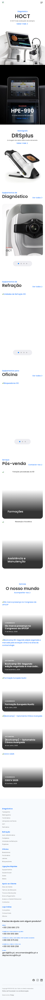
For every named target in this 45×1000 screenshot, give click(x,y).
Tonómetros (6, 818)
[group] (22, 230)
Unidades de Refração (9, 841)
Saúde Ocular (6, 873)
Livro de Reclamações (22, 991)
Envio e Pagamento (8, 896)
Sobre (4, 876)
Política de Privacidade (8, 991)
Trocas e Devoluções (9, 893)
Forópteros (5, 838)
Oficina (4, 916)
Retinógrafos (6, 815)
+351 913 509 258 (10, 946)
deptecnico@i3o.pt (11, 955)
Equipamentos (7, 870)
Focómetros (6, 855)
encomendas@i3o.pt (26, 952)
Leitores (4, 858)
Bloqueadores (7, 861)
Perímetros (5, 827)
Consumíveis (6, 913)
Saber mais (21, 24)
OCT (3, 824)
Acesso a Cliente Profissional (11, 899)
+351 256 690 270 (10, 927)
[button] (41, 3)
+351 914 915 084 (10, 933)
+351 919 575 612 (10, 940)
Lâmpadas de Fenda (9, 821)
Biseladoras (6, 852)
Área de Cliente (7, 887)
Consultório (6, 910)
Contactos (5, 902)
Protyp (12, 995)
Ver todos (36, 197)
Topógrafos (6, 812)
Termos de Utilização (9, 890)
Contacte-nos (34, 464)
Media (4, 879)
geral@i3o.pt (8, 952)
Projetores (5, 844)
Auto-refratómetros (8, 835)
